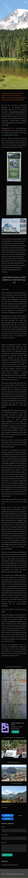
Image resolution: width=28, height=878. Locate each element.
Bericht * (3, 842)
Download (15, 731)
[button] (25, 787)
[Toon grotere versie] (14, 167)
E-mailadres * (5, 834)
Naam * (3, 827)
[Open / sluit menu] (25, 2)
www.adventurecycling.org (16, 112)
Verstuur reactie (7, 855)
